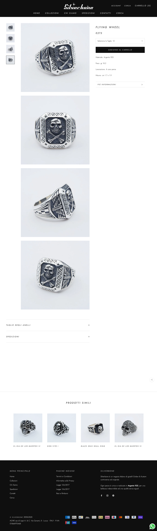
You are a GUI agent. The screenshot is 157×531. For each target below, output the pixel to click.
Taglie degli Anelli (18, 325)
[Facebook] (101, 495)
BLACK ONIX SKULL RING (93, 446)
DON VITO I (53, 446)
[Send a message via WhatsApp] (152, 526)
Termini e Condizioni (64, 476)
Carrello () (143, 5)
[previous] (7, 429)
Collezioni (52, 13)
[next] (149, 429)
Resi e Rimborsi (62, 493)
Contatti (105, 13)
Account (116, 6)
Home (36, 13)
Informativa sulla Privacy (65, 480)
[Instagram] (107, 495)
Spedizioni (88, 13)
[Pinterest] (113, 495)
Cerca (120, 13)
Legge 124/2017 (62, 485)
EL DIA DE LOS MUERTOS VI (128, 446)
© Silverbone (17, 517)
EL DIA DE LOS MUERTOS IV (26, 446)
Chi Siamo (70, 13)
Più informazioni (107, 84)
